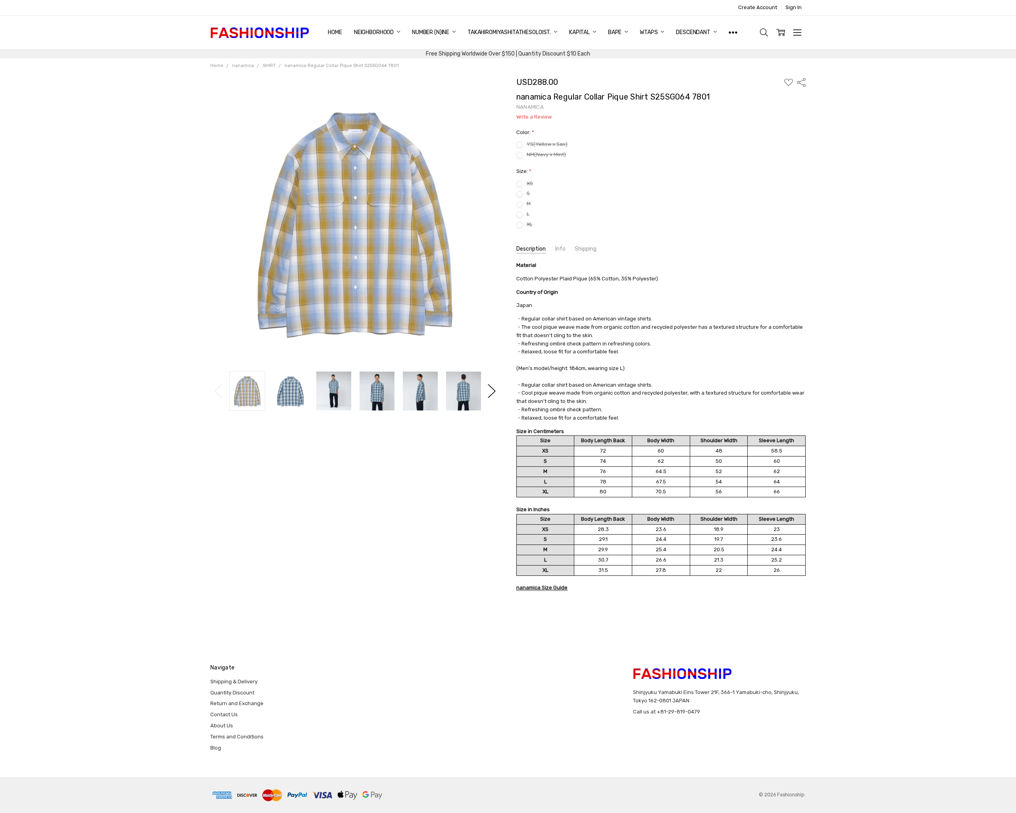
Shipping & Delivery (234, 682)
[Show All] (733, 32)
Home (335, 32)
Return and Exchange (237, 703)
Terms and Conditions (237, 737)
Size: (523, 171)
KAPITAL (580, 32)
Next (492, 391)
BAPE (615, 32)
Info (560, 248)
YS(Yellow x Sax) (547, 144)
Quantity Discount (232, 693)
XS (530, 183)
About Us (221, 726)
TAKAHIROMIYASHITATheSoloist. (510, 32)
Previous (218, 391)
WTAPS (649, 32)
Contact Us (224, 714)
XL (530, 224)
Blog (215, 748)
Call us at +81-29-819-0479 (666, 712)
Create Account (757, 7)
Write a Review (534, 117)
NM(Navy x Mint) (546, 154)
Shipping (586, 248)
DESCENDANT (693, 32)
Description (531, 248)
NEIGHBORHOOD (374, 32)
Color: (525, 132)
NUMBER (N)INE (431, 32)
